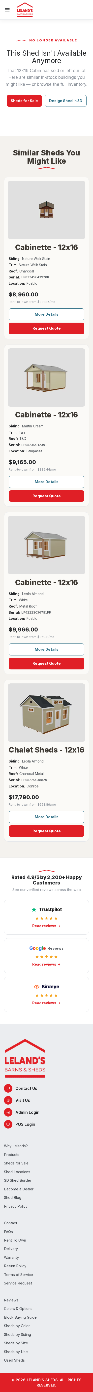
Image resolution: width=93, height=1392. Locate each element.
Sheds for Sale (24, 101)
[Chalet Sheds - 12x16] (46, 712)
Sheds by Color (17, 1326)
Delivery (11, 1249)
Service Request (18, 1283)
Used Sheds (14, 1360)
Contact (10, 1223)
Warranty (11, 1257)
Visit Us (22, 1100)
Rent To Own (15, 1240)
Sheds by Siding (17, 1334)
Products (11, 1154)
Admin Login (27, 1112)
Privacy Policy (16, 1206)
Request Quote (46, 328)
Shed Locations (17, 1172)
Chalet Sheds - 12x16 (46, 749)
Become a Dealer (18, 1189)
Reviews (11, 1300)
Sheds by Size (16, 1343)
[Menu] (7, 9)
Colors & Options (18, 1308)
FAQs (8, 1232)
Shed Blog (12, 1197)
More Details (47, 314)
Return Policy (15, 1266)
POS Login (25, 1124)
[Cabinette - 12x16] (46, 210)
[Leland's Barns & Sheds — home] (25, 9)
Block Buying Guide (20, 1317)
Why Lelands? (16, 1146)
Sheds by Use (16, 1352)
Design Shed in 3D (65, 101)
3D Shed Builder (17, 1180)
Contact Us (26, 1088)
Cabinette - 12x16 (46, 247)
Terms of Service (18, 1274)
